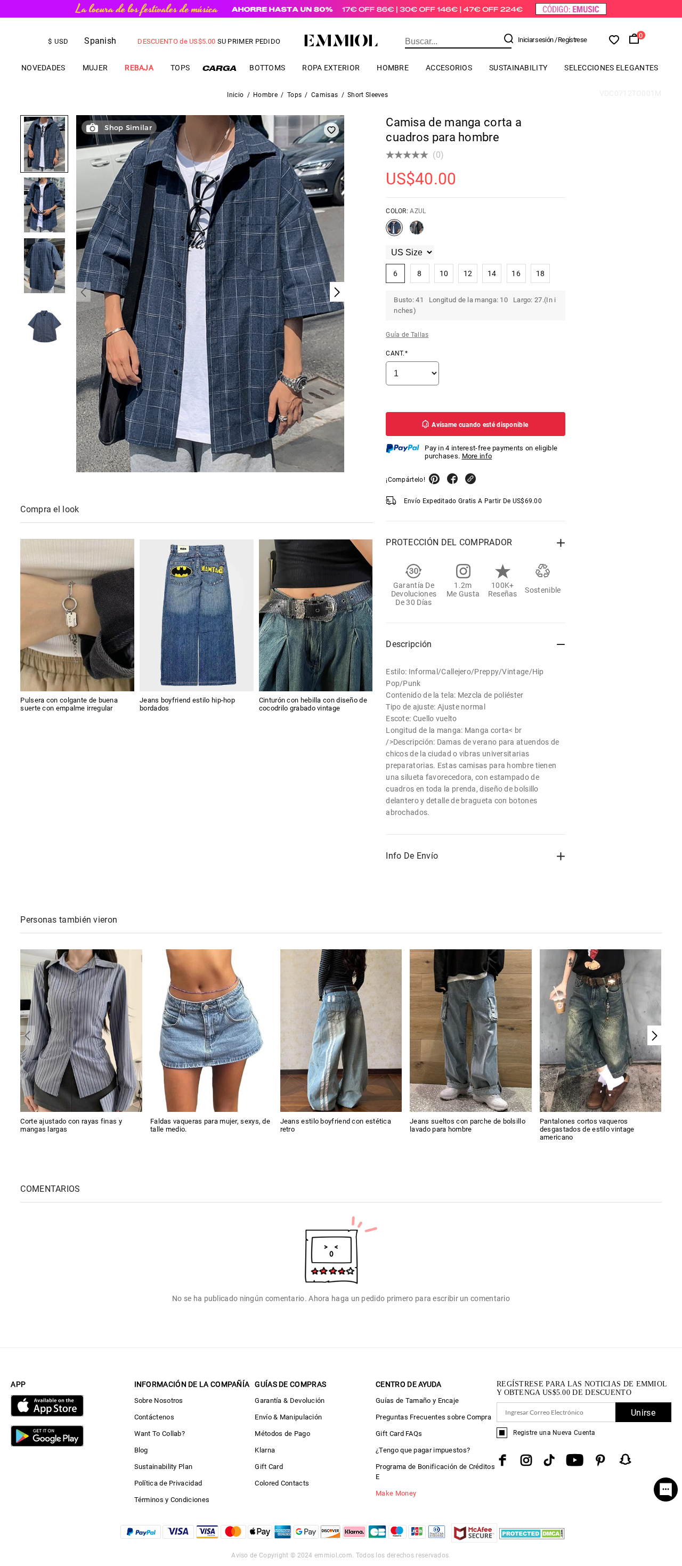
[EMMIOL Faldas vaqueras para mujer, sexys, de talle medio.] (211, 1030)
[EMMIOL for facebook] (502, 1460)
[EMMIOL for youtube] (574, 1460)
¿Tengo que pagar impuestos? (423, 1450)
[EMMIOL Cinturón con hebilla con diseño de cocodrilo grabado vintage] (316, 615)
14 (492, 273)
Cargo (219, 68)
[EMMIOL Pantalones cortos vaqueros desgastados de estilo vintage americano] (601, 1030)
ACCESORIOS (449, 67)
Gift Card (269, 1467)
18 (540, 273)
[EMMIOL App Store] (47, 1414)
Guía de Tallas (407, 334)
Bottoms (267, 67)
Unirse (643, 1413)
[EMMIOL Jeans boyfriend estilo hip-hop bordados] (197, 615)
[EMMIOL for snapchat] (625, 1459)
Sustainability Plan (163, 1467)
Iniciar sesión (535, 40)
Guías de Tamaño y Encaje (417, 1400)
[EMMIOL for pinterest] (600, 1460)
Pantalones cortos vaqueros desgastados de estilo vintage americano (587, 1129)
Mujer (95, 67)
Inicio (235, 95)
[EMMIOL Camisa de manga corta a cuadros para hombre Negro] (417, 232)
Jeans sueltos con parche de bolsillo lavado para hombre (467, 1125)
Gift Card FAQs (399, 1434)
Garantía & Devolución (289, 1400)
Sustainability (518, 67)
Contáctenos (154, 1417)
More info (477, 456)
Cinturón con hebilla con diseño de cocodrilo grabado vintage (313, 705)
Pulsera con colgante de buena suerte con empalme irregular (69, 705)
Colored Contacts (282, 1483)
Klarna (265, 1450)
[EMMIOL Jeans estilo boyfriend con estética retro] (341, 1030)
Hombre (393, 67)
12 (468, 273)
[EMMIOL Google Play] (47, 1444)
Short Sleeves (367, 95)
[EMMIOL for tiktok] (549, 1460)
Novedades (43, 67)
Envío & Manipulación (288, 1417)
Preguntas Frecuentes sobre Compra (433, 1417)
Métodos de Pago (282, 1434)
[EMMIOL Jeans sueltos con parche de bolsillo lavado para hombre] (471, 1030)
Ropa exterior (331, 67)
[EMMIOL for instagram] (526, 1460)
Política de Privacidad (168, 1483)
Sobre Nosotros (158, 1400)
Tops (294, 95)
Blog (141, 1450)
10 (444, 273)
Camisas (324, 95)
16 (516, 273)
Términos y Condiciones (172, 1500)
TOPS (180, 67)
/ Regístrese (571, 40)
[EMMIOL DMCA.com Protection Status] (532, 1540)
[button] (654, 1035)
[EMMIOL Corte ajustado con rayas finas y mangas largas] (81, 1030)
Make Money (396, 1493)
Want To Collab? (159, 1434)
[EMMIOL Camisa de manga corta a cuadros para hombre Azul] (394, 232)
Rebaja (139, 67)
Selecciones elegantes (611, 67)
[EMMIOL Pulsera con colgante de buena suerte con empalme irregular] (77, 615)
